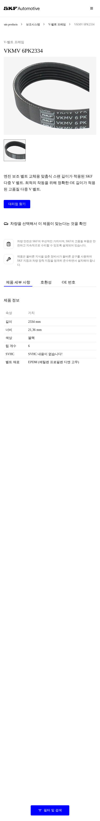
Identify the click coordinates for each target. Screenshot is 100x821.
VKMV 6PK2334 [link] (84, 24)
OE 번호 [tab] (68, 282)
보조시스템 (33, 24)
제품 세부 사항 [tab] (18, 282)
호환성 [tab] (46, 282)
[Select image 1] (15, 150)
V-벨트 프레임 (57, 24)
